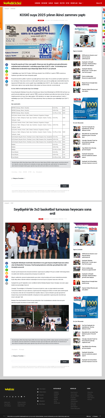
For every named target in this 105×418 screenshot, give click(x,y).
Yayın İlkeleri (7, 404)
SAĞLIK (50, 3)
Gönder (65, 186)
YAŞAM (56, 3)
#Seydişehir (39, 172)
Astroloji (90, 399)
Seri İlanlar (73, 405)
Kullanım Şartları (22, 402)
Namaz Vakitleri (75, 396)
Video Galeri (42, 392)
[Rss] (19, 396)
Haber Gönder (21, 406)
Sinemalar (73, 403)
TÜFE (57, 73)
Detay (89, 416)
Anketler (90, 394)
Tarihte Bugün (74, 401)
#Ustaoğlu (21, 349)
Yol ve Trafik (74, 394)
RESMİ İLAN (74, 3)
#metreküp (14, 172)
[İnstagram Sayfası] (10, 396)
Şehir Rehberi (74, 406)
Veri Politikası (7, 406)
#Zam (20, 172)
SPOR (67, 3)
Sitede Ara (90, 392)
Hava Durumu (74, 392)
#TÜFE (30, 172)
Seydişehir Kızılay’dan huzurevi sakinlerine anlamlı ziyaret (89, 155)
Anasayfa (7, 8)
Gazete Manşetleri (75, 408)
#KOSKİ (25, 172)
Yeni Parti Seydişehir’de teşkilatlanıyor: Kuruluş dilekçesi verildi (88, 128)
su (65, 73)
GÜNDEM (37, 3)
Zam (32, 88)
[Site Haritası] (22, 396)
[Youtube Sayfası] (13, 396)
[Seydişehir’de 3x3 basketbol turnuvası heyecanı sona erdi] (37, 240)
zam (35, 79)
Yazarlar (41, 395)
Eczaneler (73, 397)
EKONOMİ (44, 3)
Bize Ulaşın (42, 404)
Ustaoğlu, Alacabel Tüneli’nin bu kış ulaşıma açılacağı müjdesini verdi (89, 142)
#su (34, 172)
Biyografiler (90, 396)
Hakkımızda (7, 402)
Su (31, 92)
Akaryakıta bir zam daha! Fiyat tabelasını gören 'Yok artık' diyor (90, 135)
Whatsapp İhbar (22, 404)
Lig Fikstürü (73, 399)
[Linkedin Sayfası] (16, 396)
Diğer (80, 3)
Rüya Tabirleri (91, 397)
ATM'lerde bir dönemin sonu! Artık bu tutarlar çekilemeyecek (89, 57)
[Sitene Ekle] (25, 396)
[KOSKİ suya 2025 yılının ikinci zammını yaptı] (37, 42)
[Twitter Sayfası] (7, 396)
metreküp (15, 73)
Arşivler (41, 398)
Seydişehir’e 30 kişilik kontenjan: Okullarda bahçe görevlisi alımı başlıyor (89, 63)
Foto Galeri (42, 389)
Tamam (96, 416)
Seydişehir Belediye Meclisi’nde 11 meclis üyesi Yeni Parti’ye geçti (89, 70)
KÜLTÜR (62, 3)
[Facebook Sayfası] (5, 396)
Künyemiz (42, 401)
